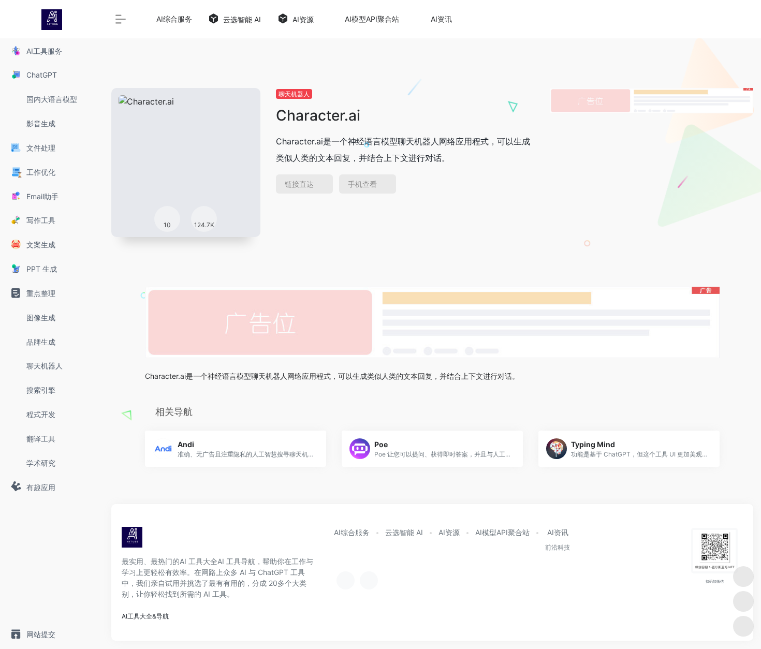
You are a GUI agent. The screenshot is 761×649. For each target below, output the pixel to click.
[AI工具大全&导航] (132, 540)
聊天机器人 (294, 94)
